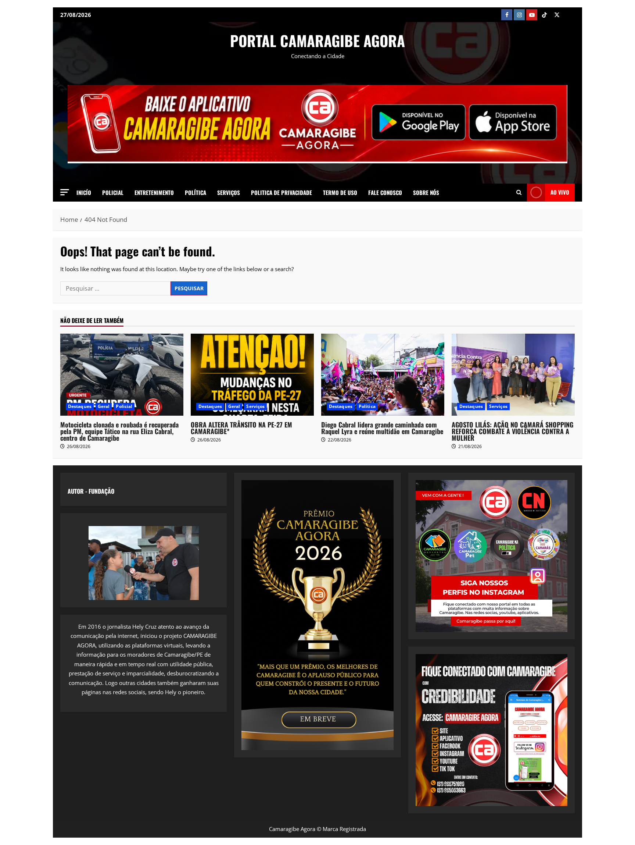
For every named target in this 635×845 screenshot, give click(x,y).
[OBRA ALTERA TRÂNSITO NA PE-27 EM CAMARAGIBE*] (252, 375)
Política (195, 192)
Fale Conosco (385, 192)
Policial (112, 192)
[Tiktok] (544, 14)
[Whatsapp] (569, 14)
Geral (104, 406)
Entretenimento (154, 192)
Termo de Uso (340, 192)
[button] (64, 192)
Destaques (80, 406)
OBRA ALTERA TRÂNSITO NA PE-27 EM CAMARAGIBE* (241, 428)
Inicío (83, 192)
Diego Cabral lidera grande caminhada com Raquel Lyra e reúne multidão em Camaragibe (382, 428)
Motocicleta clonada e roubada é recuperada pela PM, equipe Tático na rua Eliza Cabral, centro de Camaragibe (119, 431)
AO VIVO (559, 192)
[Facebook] (506, 14)
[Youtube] (531, 14)
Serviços (228, 192)
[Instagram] (519, 14)
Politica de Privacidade (281, 192)
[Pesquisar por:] (115, 288)
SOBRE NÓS (426, 192)
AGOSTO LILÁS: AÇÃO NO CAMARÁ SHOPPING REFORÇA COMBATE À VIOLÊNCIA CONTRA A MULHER (512, 431)
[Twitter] (556, 14)
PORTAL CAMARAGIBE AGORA (317, 40)
